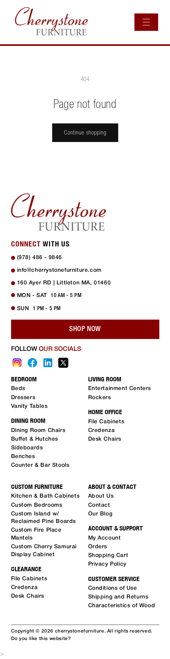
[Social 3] (48, 363)
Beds (18, 388)
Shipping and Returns (118, 597)
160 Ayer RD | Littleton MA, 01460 (64, 283)
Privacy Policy (107, 564)
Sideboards (27, 448)
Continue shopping (85, 132)
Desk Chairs (105, 439)
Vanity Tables (29, 406)
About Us (101, 496)
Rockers (99, 397)
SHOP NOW (85, 329)
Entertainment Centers (119, 388)
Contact (99, 505)
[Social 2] (32, 363)
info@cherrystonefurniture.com (59, 270)
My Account (104, 538)
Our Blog (100, 514)
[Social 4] (63, 363)
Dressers (23, 397)
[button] (146, 22)
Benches (23, 456)
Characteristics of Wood (121, 605)
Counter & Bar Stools (40, 465)
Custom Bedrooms (36, 505)
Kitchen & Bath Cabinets (45, 496)
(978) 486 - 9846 (39, 257)
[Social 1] (17, 363)
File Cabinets (106, 421)
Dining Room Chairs (38, 430)
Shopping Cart (108, 555)
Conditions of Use (112, 588)
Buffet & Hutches (35, 439)
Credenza (101, 430)
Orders (98, 546)
